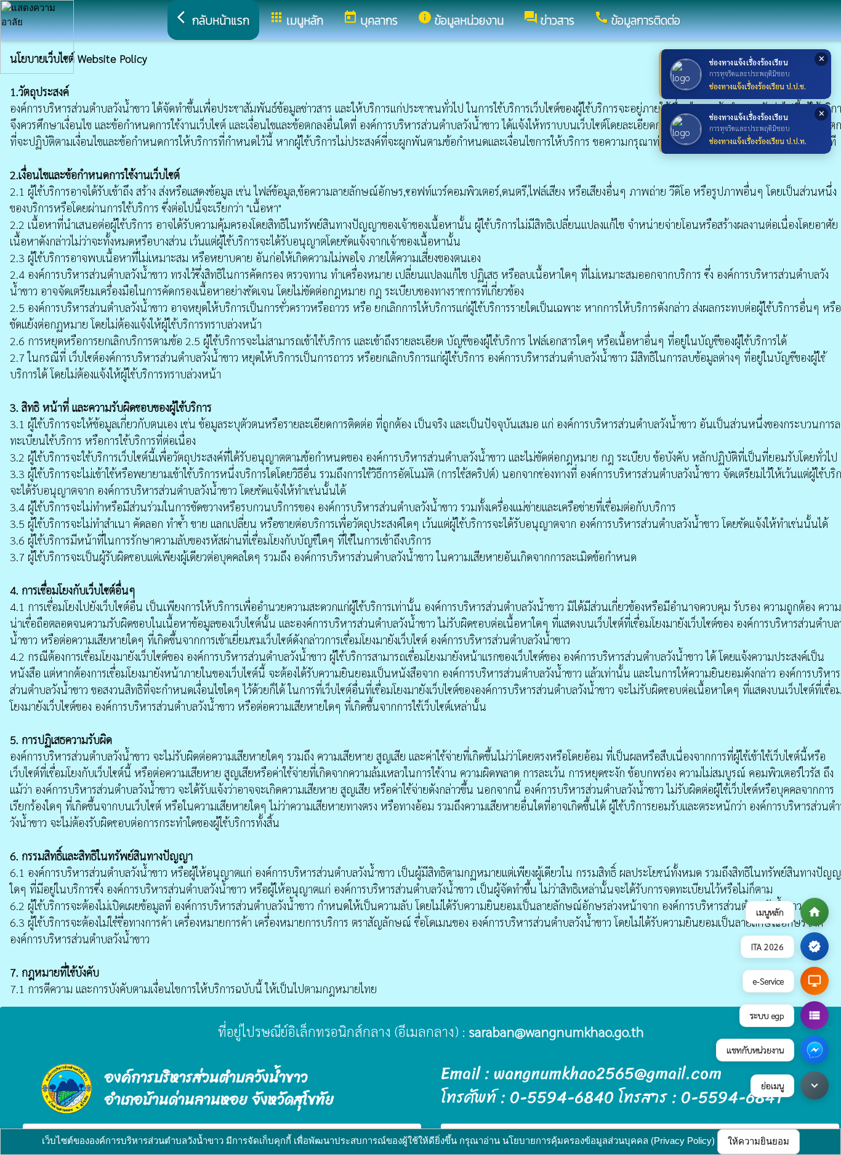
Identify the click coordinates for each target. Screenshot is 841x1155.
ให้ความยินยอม (758, 1141)
